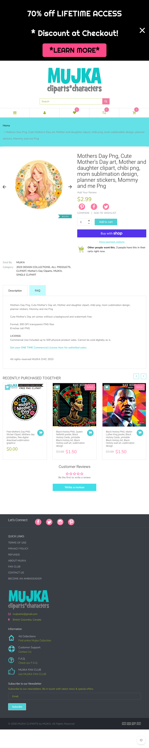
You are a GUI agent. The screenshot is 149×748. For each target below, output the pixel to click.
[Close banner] (142, 30)
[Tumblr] (101, 520)
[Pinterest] (71, 522)
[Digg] (124, 520)
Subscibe (17, 706)
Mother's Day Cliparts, (40, 271)
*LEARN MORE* (74, 50)
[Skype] (119, 520)
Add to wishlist (105, 213)
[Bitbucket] (97, 520)
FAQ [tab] (37, 290)
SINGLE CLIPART (26, 274)
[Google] (79, 520)
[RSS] (88, 520)
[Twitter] (106, 206)
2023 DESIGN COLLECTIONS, (33, 267)
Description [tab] (15, 290)
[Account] (44, 112)
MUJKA (20, 262)
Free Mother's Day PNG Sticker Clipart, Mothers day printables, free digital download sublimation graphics (21, 437)
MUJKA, (57, 271)
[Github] (83, 520)
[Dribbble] (106, 520)
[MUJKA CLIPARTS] (74, 79)
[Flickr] (92, 520)
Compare (83, 213)
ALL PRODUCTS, (61, 267)
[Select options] (40, 432)
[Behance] (129, 520)
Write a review (74, 487)
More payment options (112, 242)
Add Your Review (87, 192)
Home (6, 125)
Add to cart (106, 222)
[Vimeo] (110, 520)
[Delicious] (115, 520)
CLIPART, (21, 271)
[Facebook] (94, 206)
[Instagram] (60, 522)
